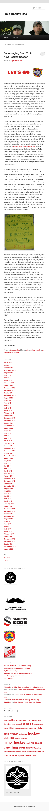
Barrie (14, 720)
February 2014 (9, 443)
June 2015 (7, 403)
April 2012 (7, 498)
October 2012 (8, 483)
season (15, 751)
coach (19, 724)
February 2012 (9, 504)
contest (6, 729)
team (11, 352)
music (28, 743)
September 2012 (9, 486)
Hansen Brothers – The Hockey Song (17, 665)
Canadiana (7, 724)
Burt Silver (8, 702)
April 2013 (7, 468)
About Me (15, 37)
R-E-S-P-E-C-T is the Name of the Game (18, 673)
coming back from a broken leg (24, 146)
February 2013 (9, 473)
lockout (17, 738)
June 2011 (7, 524)
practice (38, 350)
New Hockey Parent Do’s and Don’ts (27, 702)
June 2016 (7, 375)
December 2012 (9, 478)
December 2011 (9, 509)
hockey (32, 350)
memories (24, 738)
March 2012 (8, 501)
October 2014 (8, 423)
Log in (6, 560)
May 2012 (7, 496)
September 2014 (9, 425)
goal (20, 734)
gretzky (24, 734)
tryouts (21, 755)
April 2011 (7, 529)
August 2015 (8, 398)
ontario (38, 742)
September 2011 (9, 516)
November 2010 (9, 541)
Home (6, 37)
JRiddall (7, 687)
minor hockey (15, 742)
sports (24, 751)
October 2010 (8, 544)
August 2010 (8, 549)
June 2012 (7, 493)
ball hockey (7, 720)
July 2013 (7, 461)
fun (35, 728)
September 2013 (9, 456)
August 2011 (8, 519)
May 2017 (7, 365)
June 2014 (7, 433)
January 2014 (8, 446)
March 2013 (8, 471)
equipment (21, 729)
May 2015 (7, 405)
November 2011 (9, 511)
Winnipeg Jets (30, 755)
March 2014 (8, 440)
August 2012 (8, 488)
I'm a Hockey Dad (15, 14)
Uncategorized (15, 350)
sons (19, 751)
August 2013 (8, 458)
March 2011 (8, 531)
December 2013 (9, 448)
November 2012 (9, 481)
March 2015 (8, 410)
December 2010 (9, 539)
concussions (38, 724)
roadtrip (6, 752)
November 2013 (9, 451)
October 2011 (8, 514)
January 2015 (8, 415)
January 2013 (8, 476)
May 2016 (7, 378)
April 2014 (7, 438)
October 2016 (8, 368)
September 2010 (9, 546)
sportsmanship (32, 752)
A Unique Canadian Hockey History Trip (24, 699)
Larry (5, 699)
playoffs (30, 747)
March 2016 (8, 380)
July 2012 (7, 491)
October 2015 (8, 393)
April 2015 (7, 408)
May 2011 (7, 526)
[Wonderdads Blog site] (9, 641)
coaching (28, 723)
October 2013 (8, 453)
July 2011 (7, 521)
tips (43, 752)
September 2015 (9, 395)
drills (16, 729)
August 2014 (8, 428)
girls (27, 350)
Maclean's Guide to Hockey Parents (17, 668)
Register (7, 558)
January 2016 (8, 385)
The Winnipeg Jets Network (14, 676)
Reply (16, 352)
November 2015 (9, 390)
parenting (10, 747)
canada (37, 719)
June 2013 (7, 463)
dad (11, 728)
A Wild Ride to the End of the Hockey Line (27, 687)
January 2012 (8, 506)
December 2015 (9, 388)
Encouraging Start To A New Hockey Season (18, 55)
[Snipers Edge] (15, 626)
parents (21, 747)
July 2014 (7, 430)
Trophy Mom (8, 678)
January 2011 (8, 536)
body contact (22, 720)
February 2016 (9, 383)
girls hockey (11, 733)
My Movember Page (11, 671)
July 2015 (7, 400)
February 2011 (9, 534)
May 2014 (7, 435)
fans (26, 729)
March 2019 (8, 363)
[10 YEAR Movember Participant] (15, 611)
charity (14, 724)
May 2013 (7, 466)
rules (11, 751)
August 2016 (8, 373)
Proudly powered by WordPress (24, 806)
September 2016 (9, 370)
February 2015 (9, 413)
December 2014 (9, 418)
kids (12, 737)
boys (30, 719)
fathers (31, 729)
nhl (32, 742)
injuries (7, 738)
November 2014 (9, 420)
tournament (11, 755)
